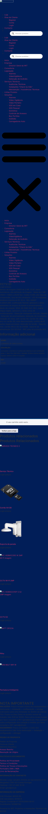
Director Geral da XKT (18, 65)
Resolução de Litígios (9, 752)
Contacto (8, 28)
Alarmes (12, 73)
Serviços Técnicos (12, 81)
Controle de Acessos (18, 113)
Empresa (8, 63)
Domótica (13, 111)
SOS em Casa (14, 105)
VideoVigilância (15, 76)
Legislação (9, 71)
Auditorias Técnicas (17, 84)
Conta (11, 23)
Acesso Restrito (6, 749)
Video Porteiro (15, 103)
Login (11, 25)
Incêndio (12, 119)
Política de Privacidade (9, 761)
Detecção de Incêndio (18, 79)
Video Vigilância (16, 100)
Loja (6, 15)
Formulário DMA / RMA (9, 769)
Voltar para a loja (9, 431)
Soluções (8, 95)
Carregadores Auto (17, 121)
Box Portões (14, 116)
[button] (24, 171)
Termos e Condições (8, 763)
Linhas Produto (10, 92)
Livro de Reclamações (9, 771)
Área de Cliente (11, 17)
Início (6, 60)
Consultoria (9, 68)
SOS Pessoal (14, 108)
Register (12, 20)
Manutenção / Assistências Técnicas (24, 89)
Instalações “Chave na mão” (20, 87)
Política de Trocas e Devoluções (13, 766)
